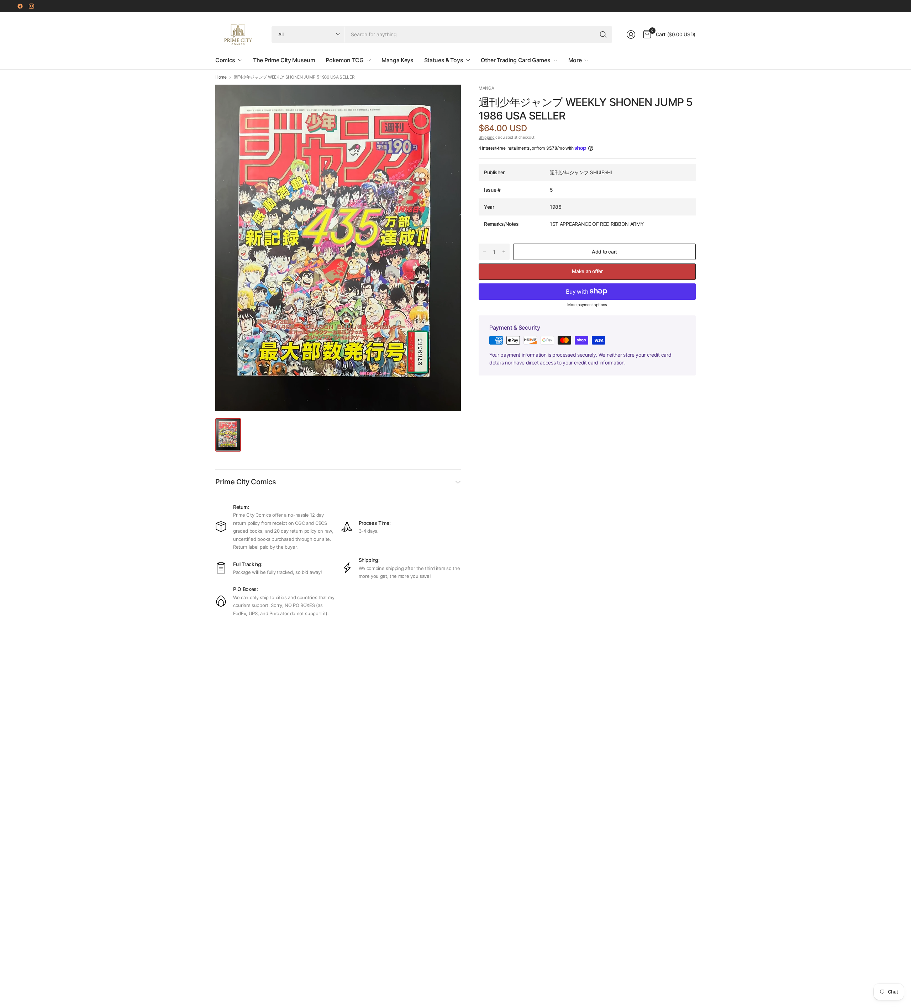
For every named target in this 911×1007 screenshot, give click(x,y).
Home (221, 77)
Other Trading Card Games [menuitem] (515, 60)
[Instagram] (31, 6)
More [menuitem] (575, 60)
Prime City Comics (245, 482)
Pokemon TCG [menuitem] (344, 60)
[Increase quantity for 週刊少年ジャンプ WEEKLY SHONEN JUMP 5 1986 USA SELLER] (504, 252)
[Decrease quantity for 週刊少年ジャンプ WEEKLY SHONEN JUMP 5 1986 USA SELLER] (484, 252)
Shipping (486, 136)
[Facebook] (20, 6)
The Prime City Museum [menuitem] (284, 60)
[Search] (603, 34)
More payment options (587, 304)
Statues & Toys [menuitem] (443, 60)
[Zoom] (447, 98)
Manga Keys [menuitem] (397, 60)
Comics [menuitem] (225, 60)
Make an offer (587, 271)
